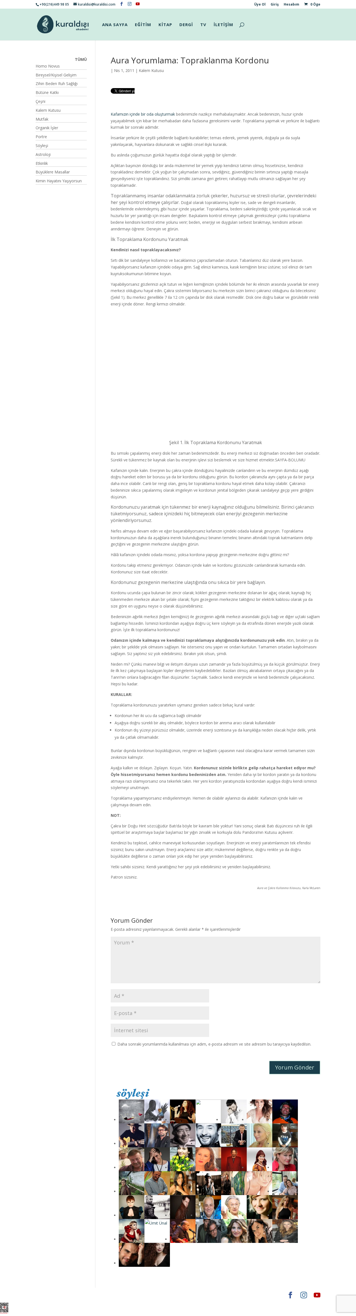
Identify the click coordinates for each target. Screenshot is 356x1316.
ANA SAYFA (115, 25)
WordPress (123, 1295)
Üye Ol (260, 5)
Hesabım (291, 5)
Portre (41, 136)
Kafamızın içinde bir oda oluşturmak (143, 114)
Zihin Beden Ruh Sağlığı (57, 83)
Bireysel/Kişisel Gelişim (56, 75)
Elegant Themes (52, 1295)
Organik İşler (47, 127)
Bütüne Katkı (47, 92)
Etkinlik (42, 163)
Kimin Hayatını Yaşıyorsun (59, 180)
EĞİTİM (143, 25)
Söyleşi (42, 145)
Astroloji (43, 154)
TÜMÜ (81, 59)
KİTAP (165, 25)
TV (203, 25)
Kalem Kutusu (151, 70)
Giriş (275, 5)
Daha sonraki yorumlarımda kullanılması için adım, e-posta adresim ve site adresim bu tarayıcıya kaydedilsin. (214, 1044)
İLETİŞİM (223, 25)
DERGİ (186, 25)
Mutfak (42, 119)
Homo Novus (48, 66)
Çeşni (40, 101)
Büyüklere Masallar (53, 172)
